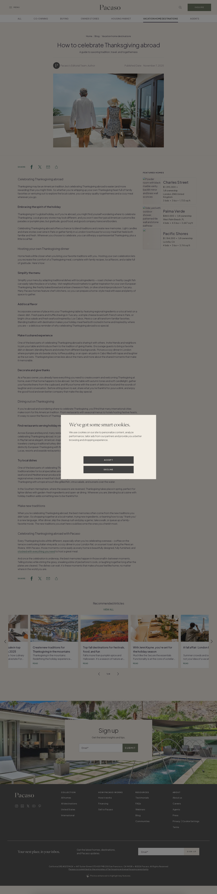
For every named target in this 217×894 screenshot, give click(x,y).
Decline (108, 469)
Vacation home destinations (160, 18)
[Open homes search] (180, 7)
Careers (177, 803)
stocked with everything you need (36, 551)
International (68, 815)
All (19, 18)
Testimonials (142, 797)
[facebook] (32, 167)
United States (68, 809)
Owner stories (90, 18)
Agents (194, 18)
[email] (48, 167)
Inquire (199, 7)
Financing (103, 803)
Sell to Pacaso (105, 809)
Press (175, 815)
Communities (143, 821)
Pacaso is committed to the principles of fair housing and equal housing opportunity (109, 869)
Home (89, 36)
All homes (66, 797)
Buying (64, 18)
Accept (108, 460)
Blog (97, 36)
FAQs (138, 803)
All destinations (69, 803)
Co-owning (41, 18)
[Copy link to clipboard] (56, 167)
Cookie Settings (190, 821)
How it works (105, 797)
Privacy (176, 821)
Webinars (140, 809)
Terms (176, 827)
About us (177, 797)
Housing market (121, 18)
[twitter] (40, 167)
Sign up (191, 851)
